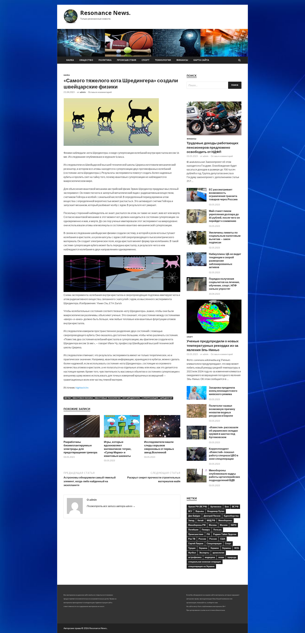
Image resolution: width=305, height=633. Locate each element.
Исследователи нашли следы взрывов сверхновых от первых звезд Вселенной (159, 447)
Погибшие (193, 529)
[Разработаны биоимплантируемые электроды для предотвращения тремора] (82, 438)
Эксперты (204, 552)
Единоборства (231, 516)
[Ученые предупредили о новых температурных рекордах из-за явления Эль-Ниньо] (214, 333)
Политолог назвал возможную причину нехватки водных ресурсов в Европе (222, 410)
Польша (217, 529)
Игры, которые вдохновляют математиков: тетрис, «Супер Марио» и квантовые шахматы (117, 448)
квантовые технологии (108, 398)
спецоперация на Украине (201, 566)
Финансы (182, 60)
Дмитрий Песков (212, 516)
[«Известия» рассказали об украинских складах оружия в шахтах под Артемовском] (197, 438)
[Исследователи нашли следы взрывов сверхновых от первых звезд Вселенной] (162, 438)
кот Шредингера (131, 398)
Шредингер (166, 398)
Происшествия (126, 60)
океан (221, 557)
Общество (86, 60)
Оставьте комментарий (100, 92)
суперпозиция (150, 398)
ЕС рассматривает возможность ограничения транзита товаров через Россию (223, 194)
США (222, 539)
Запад (191, 520)
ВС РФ (235, 506)
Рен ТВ (191, 539)
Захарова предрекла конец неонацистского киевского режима (223, 391)
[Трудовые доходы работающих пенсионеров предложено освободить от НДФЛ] (214, 135)
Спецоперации (214, 543)
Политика (105, 60)
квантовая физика (83, 398)
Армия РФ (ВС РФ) (197, 506)
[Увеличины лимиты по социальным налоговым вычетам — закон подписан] (197, 243)
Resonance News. (105, 13)
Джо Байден (194, 516)
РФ (208, 534)
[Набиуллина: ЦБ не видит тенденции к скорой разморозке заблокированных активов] (197, 265)
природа (231, 557)
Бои (227, 506)
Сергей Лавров (195, 543)
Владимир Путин (215, 511)
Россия (213, 539)
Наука (70, 60)
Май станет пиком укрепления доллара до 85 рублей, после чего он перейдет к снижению (224, 215)
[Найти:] (214, 85)
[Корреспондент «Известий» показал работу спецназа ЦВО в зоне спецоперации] (197, 459)
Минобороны (225, 520)
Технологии (163, 60)
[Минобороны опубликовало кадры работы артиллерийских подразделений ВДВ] (197, 481)
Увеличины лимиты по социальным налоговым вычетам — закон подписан (225, 237)
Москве (223, 525)
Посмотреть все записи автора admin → (111, 506)
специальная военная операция (204, 561)
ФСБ (236, 548)
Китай (200, 520)
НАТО (233, 525)
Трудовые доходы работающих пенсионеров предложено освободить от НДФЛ (212, 147)
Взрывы (200, 511)
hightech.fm (82, 387)
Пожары (206, 529)
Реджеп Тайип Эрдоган (224, 534)
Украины (226, 548)
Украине (214, 548)
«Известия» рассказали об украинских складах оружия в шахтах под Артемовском (223, 432)
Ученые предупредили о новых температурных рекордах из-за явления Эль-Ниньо (213, 345)
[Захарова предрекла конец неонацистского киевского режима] (197, 398)
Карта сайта (201, 60)
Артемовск (215, 506)
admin (83, 92)
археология (218, 552)
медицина (210, 557)
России (202, 539)
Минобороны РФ (197, 525)
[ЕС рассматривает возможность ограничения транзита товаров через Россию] (197, 200)
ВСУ (190, 511)
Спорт (145, 60)
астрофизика (194, 557)
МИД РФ (211, 520)
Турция (192, 548)
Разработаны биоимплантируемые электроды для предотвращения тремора (80, 447)
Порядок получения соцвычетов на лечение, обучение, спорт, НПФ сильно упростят (224, 283)
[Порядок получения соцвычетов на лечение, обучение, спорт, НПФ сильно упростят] (197, 289)
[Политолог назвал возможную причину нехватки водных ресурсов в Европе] (197, 416)
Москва (213, 525)
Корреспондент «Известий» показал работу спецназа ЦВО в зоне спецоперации (223, 453)
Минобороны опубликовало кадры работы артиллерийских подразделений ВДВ (224, 475)
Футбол (192, 552)
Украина (203, 548)
